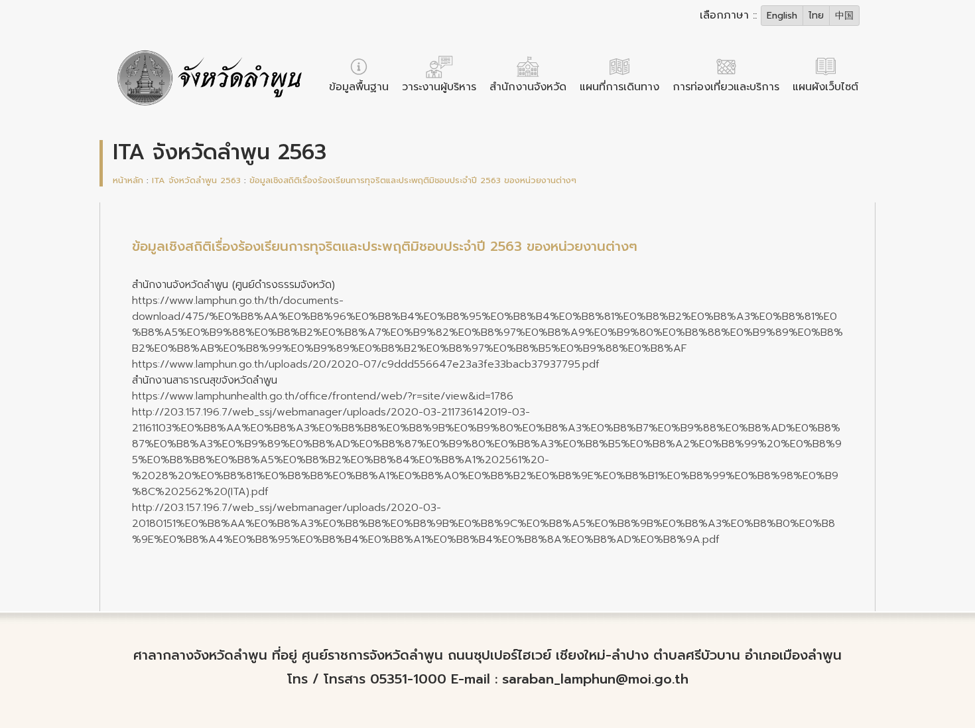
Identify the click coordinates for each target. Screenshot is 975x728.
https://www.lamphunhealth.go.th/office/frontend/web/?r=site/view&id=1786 (322, 396)
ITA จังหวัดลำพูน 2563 (196, 180)
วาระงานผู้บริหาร (439, 87)
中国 (844, 16)
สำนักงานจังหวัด (527, 87)
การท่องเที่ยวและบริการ (726, 87)
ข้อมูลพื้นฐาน (359, 87)
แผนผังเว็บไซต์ (825, 87)
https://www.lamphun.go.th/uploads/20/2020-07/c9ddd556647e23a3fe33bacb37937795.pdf (366, 364)
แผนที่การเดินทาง (619, 87)
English (782, 16)
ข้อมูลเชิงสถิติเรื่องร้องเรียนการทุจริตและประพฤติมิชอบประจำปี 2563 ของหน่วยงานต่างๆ (412, 180)
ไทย (816, 16)
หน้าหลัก (128, 180)
